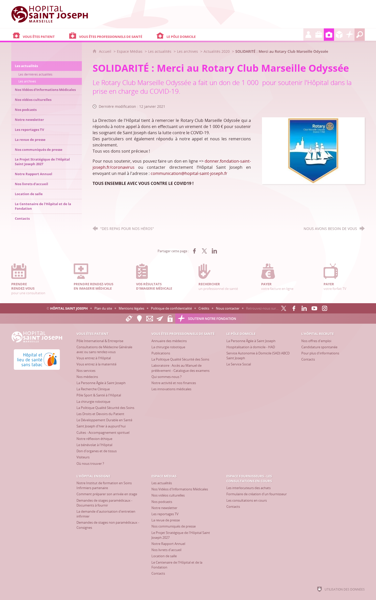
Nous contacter (227, 308)
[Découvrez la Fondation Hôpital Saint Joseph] (349, 34)
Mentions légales (131, 308)
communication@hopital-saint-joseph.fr (189, 173)
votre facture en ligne (277, 286)
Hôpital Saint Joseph (69, 308)
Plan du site (103, 308)
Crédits (203, 308)
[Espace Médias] (329, 34)
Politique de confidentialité (171, 308)
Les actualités (159, 51)
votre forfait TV (335, 286)
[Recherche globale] (360, 34)
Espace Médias (129, 51)
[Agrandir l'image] (313, 150)
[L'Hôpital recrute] (308, 34)
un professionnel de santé (218, 286)
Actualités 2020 (217, 51)
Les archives (187, 51)
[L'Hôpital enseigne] (319, 34)
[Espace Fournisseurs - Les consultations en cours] (339, 34)
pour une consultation (28, 288)
